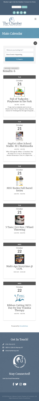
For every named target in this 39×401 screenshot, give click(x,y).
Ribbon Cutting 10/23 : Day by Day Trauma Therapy (19, 308)
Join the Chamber (18, 2)
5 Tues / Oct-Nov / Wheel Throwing (19, 228)
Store (34, 2)
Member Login (8, 2)
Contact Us (27, 2)
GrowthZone (24, 326)
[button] (35, 43)
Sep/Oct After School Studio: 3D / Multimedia (19, 144)
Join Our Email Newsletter (11, 378)
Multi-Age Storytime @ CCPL (19, 267)
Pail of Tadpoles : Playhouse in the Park (19, 100)
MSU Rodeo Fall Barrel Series (19, 189)
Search (20, 59)
